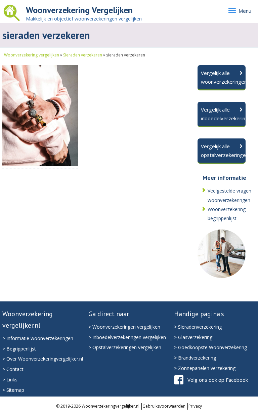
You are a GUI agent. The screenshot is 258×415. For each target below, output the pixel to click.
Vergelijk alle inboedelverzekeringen (223, 114)
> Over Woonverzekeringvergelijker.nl (42, 359)
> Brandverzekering (195, 358)
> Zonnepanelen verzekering (204, 368)
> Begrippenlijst (19, 348)
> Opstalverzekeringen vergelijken (124, 347)
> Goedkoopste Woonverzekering (210, 347)
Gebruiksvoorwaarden (163, 406)
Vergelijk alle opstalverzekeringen (223, 150)
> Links (9, 379)
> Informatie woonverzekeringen (37, 338)
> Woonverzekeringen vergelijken (124, 327)
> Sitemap (13, 390)
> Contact (13, 369)
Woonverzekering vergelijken (31, 55)
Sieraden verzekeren (82, 55)
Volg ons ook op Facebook (217, 379)
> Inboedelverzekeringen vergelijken (127, 337)
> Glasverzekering (193, 337)
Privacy (195, 406)
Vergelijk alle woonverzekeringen (223, 77)
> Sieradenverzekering (198, 327)
